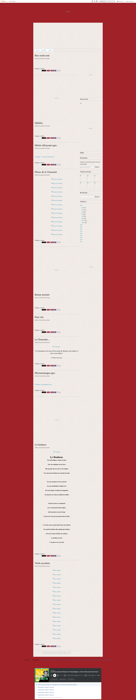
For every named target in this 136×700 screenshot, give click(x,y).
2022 (81, 231)
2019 (81, 237)
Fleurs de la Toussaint (46, 172)
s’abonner (55, 679)
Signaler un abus (66, 659)
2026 (81, 205)
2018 (81, 239)
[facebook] (92, 1)
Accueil (37, 50)
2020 (81, 235)
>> (69, 652)
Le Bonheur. (56, 457)
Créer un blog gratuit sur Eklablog (46, 659)
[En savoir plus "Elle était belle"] (90, 185)
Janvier (83, 222)
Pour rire (39, 317)
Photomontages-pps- (45, 373)
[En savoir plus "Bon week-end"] (83, 178)
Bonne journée (42, 294)
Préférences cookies (108, 659)
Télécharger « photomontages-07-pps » (43, 384)
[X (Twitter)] (94, 1)
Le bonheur (40, 444)
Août (82, 207)
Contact (50, 50)
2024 (81, 226)
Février (83, 220)
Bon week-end (42, 55)
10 (64, 652)
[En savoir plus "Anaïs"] (90, 178)
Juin (82, 212)
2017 (81, 241)
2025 (81, 224)
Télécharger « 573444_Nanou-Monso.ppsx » (45, 156)
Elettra (30, 659)
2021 (81, 233)
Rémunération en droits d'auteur (79, 659)
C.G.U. (71, 659)
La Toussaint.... (42, 339)
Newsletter (43, 50)
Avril (82, 216)
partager (64, 679)
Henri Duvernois (57, 358)
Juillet (82, 209)
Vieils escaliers (42, 563)
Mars (82, 218)
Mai (82, 214)
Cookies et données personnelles (98, 659)
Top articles (55, 659)
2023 (81, 229)
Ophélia (39, 123)
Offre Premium (88, 659)
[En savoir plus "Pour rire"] (97, 178)
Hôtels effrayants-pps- (46, 145)
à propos (72, 679)
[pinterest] (97, 1)
